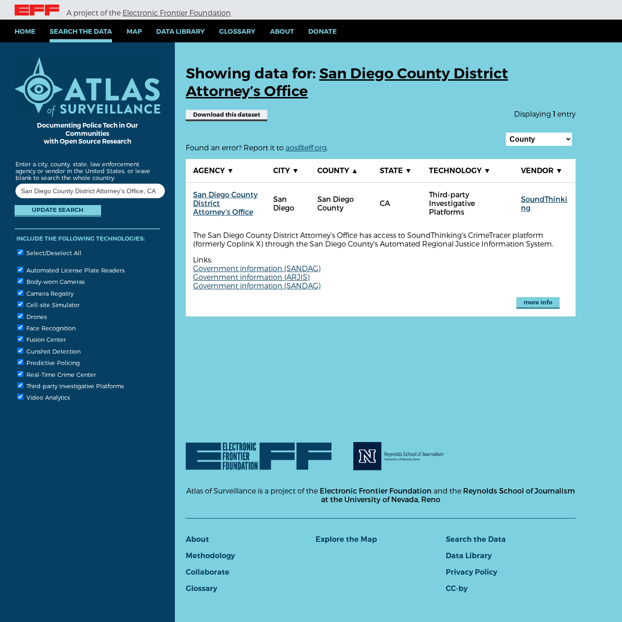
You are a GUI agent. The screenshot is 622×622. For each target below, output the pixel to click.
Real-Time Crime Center (60, 374)
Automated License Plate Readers (75, 270)
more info (538, 302)
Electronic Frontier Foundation (176, 12)
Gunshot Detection (53, 351)
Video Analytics (47, 397)
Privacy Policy (471, 572)
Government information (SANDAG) (257, 268)
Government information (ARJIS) (251, 276)
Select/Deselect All (53, 252)
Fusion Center (45, 339)
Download (226, 114)
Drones (36, 316)
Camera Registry (49, 293)
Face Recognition (50, 327)
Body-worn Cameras (55, 281)
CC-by (457, 588)
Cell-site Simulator (52, 304)
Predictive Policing (52, 362)
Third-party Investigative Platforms (74, 385)
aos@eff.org (306, 147)
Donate (322, 31)
